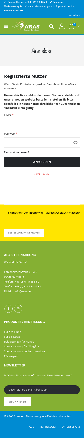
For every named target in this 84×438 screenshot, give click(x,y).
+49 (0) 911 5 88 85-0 (36, 2)
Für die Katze (12, 336)
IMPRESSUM (50, 426)
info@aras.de (23, 291)
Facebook (8, 309)
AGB (34, 426)
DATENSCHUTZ (71, 426)
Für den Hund (12, 332)
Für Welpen (11, 356)
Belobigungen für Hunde (19, 341)
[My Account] (62, 26)
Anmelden (74, 15)
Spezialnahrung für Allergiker (21, 346)
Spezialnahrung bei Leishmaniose (24, 351)
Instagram (18, 309)
